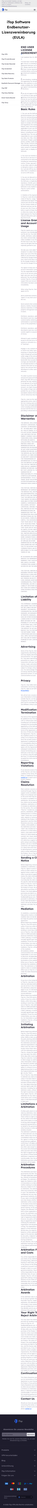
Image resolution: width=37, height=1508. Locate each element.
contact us (24, 777)
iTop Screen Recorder (8, 64)
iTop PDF (4, 88)
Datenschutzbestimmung (9, 6)
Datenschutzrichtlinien (10, 1496)
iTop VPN (4, 9)
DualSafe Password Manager (11, 83)
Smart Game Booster (8, 98)
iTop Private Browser (8, 59)
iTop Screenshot (7, 69)
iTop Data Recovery (8, 73)
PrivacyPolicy (25, 690)
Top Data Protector (8, 78)
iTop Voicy (5, 102)
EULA (5, 1498)
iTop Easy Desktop (7, 93)
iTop (18, 1421)
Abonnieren (30, 1434)
